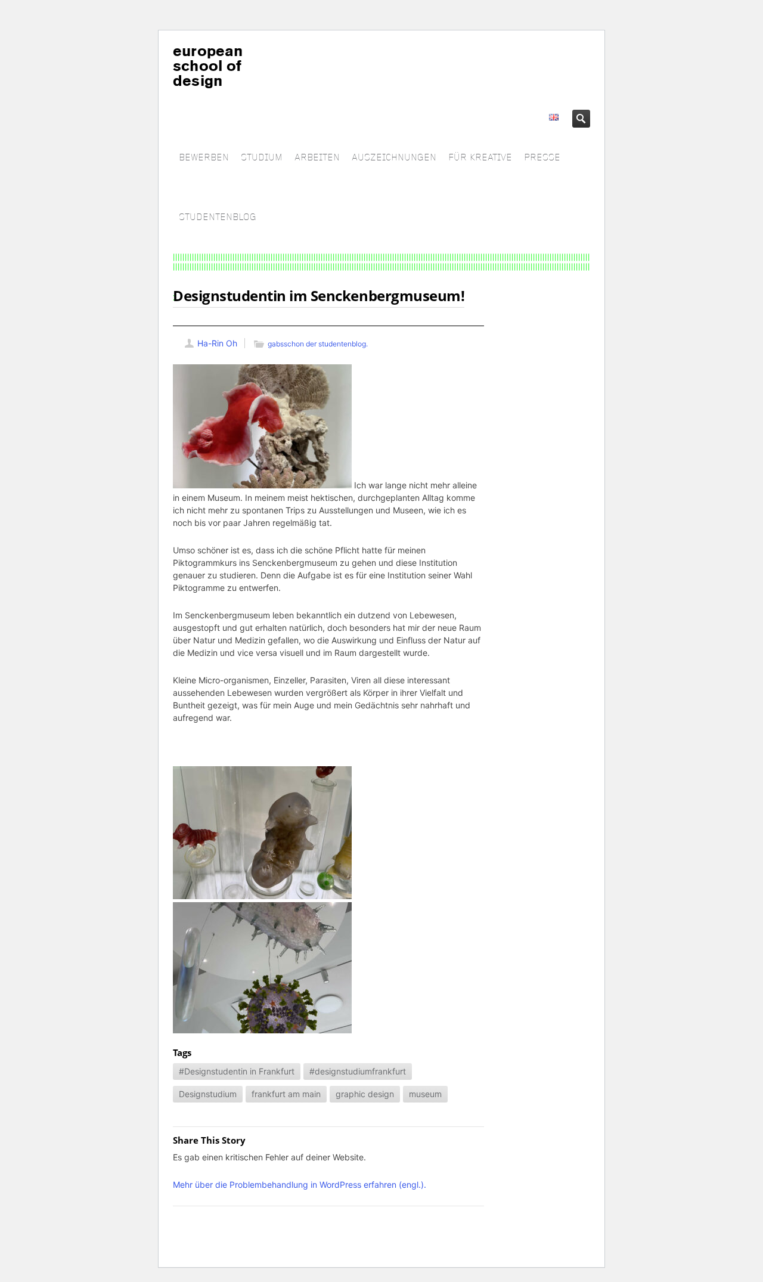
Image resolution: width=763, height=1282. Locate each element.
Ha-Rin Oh (217, 343)
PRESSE (542, 157)
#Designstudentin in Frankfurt (236, 1071)
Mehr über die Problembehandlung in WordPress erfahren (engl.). (299, 1184)
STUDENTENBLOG (217, 217)
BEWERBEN (204, 157)
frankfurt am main (286, 1094)
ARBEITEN (317, 157)
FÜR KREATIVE (480, 157)
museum (425, 1094)
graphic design (365, 1094)
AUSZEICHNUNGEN (394, 157)
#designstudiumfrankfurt (357, 1071)
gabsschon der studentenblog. (318, 343)
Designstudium (208, 1094)
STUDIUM (262, 157)
